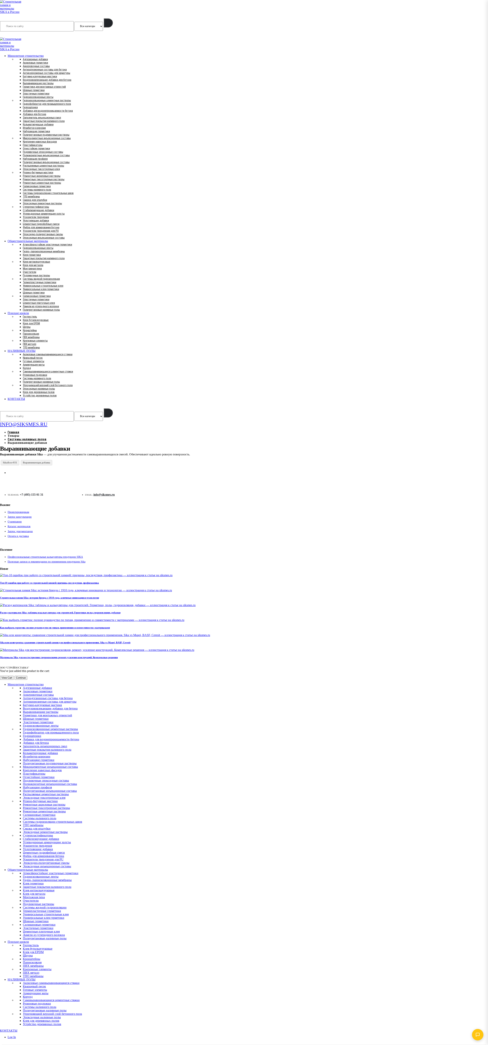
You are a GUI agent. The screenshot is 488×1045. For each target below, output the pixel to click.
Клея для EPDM (31, 323)
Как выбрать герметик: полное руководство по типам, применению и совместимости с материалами (55, 627)
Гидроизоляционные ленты (38, 97)
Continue (21, 677)
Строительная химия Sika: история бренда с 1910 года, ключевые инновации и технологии (49, 597)
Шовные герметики (34, 90)
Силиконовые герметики (37, 186)
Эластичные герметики (36, 93)
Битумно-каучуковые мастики (40, 76)
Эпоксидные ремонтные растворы (42, 203)
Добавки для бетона (34, 114)
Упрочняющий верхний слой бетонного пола (48, 385)
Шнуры (26, 326)
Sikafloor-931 (10, 462)
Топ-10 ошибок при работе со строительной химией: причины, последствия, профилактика (49, 582)
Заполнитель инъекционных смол (42, 117)
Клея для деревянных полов (39, 392)
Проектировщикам (18, 512)
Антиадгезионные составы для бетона (45, 69)
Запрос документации (20, 531)
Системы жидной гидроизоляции (41, 278)
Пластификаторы (33, 145)
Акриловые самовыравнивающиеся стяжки (47, 354)
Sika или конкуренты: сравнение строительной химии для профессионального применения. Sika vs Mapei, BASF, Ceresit (65, 642)
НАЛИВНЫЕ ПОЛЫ (21, 350)
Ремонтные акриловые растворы (41, 175)
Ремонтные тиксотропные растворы (43, 179)
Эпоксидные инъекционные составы (44, 237)
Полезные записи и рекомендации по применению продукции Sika (46, 561)
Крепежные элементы (35, 340)
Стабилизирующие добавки (38, 210)
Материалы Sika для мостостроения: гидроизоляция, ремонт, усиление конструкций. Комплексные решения (59, 657)
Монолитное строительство (26, 55)
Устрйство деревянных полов (40, 395)
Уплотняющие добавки (36, 220)
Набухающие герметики (36, 131)
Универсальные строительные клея (43, 285)
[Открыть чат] (477, 1034)
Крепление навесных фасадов (40, 141)
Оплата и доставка (18, 536)
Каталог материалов (19, 526)
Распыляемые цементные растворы (43, 165)
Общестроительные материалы (28, 241)
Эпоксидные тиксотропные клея (41, 169)
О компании (15, 521)
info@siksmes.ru (104, 494)
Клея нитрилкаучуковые (36, 261)
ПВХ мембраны (31, 337)
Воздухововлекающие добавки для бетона (47, 79)
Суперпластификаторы (36, 206)
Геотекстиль (30, 316)
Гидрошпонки (30, 107)
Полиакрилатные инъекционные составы (46, 155)
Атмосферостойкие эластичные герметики (47, 244)
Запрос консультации (20, 516)
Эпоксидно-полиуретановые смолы (43, 234)
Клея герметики (32, 254)
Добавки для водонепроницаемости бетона (48, 110)
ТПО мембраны (31, 196)
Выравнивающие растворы (38, 83)
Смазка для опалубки (35, 199)
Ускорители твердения (36, 217)
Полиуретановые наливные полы (41, 309)
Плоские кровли (18, 313)
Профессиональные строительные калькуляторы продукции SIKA (45, 556)
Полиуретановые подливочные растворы (46, 134)
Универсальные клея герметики (41, 289)
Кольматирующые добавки (38, 124)
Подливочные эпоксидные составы (43, 151)
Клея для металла (33, 265)
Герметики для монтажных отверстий (44, 86)
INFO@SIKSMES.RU (15, 34)
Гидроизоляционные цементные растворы (47, 100)
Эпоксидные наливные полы (39, 388)
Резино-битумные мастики (38, 172)
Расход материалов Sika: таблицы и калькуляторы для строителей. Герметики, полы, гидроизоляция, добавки (60, 612)
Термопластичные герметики (39, 282)
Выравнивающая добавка (36, 462)
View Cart (7, 677)
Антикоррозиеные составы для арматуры (46, 73)
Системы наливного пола (37, 189)
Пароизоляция (31, 333)
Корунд (27, 368)
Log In (12, 1037)
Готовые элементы (33, 361)
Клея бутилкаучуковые (36, 320)
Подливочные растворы (36, 275)
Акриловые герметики (35, 62)
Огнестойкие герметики (36, 148)
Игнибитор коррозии (34, 127)
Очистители (29, 272)
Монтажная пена (32, 268)
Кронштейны (30, 330)
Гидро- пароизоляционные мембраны (44, 251)
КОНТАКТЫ (16, 399)
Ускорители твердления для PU (41, 230)
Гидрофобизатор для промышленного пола (47, 103)
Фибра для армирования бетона (41, 227)
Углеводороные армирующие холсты (44, 213)
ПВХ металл (29, 344)
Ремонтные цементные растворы (42, 182)
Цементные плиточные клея (39, 302)
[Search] (108, 22)
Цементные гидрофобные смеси (41, 224)
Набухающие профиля (35, 158)
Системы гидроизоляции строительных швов (48, 193)
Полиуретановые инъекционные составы (46, 162)
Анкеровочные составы (36, 66)
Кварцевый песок (33, 357)
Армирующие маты (34, 364)
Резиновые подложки (35, 374)
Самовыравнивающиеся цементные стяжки (48, 371)
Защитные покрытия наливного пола (44, 121)
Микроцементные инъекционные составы (47, 138)
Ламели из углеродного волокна (41, 306)
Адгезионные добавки (35, 59)
